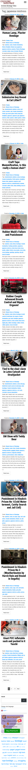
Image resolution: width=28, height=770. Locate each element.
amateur (7, 44)
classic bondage (13, 744)
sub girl (21, 252)
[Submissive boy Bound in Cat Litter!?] (14, 87)
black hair (15, 653)
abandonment (8, 109)
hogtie (5, 755)
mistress (4, 454)
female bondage (5, 749)
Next (18, 688)
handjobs (4, 115)
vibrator (15, 766)
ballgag (5, 738)
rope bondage (7, 760)
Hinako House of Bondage (12, 42)
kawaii (3, 659)
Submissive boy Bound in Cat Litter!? (14, 99)
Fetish (3, 113)
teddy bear (20, 454)
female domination (18, 44)
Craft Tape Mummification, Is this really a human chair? (14, 165)
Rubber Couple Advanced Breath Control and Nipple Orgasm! (14, 301)
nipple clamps (4, 757)
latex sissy (20, 248)
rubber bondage (12, 322)
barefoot (3, 741)
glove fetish (14, 113)
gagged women (20, 750)
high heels (22, 752)
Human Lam (14, 47)
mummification (16, 183)
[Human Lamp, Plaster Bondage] (14, 23)
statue (8, 51)
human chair (5, 181)
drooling (23, 746)
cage (19, 516)
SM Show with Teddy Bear (14, 438)
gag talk (4, 752)
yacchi (20, 659)
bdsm (14, 243)
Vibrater (21, 51)
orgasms (9, 757)
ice (20, 518)
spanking (12, 252)
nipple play (5, 322)
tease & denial (14, 51)
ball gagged (21, 737)
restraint (4, 51)
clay (11, 111)
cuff (25, 744)
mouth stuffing (21, 755)
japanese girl (16, 115)
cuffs (7, 746)
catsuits (8, 111)
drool (20, 746)
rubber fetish (9, 250)
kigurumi (14, 452)
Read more (6, 72)
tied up (24, 764)
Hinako (8, 40)
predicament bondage (20, 757)
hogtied (9, 755)
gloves (17, 179)
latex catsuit (15, 320)
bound (24, 741)
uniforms (8, 187)
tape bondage (5, 764)
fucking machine (6, 450)
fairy (14, 448)
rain (3, 594)
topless (11, 766)
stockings (15, 761)
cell (21, 516)
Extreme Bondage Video (8, 6)
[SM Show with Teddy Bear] (14, 426)
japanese (19, 47)
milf (17, 755)
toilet (6, 594)
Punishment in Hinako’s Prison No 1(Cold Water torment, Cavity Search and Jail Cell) (14, 503)
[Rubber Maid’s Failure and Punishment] (14, 221)
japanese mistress (7, 49)
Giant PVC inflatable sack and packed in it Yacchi (14, 641)
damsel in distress (12, 746)
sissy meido (16, 250)
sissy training (5, 252)
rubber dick (10, 185)
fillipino (19, 655)
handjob (16, 318)
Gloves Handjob (6, 47)
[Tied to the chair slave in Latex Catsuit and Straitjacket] (14, 359)
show (15, 454)
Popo (11, 40)
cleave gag (20, 744)
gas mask (8, 113)
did (18, 746)
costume (4, 655)
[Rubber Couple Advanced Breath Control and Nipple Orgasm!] (14, 286)
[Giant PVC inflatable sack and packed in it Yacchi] (14, 628)
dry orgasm (15, 316)
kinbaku (19, 452)
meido (3, 250)
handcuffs (15, 752)
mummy (22, 183)
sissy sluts (22, 250)
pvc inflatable (9, 659)
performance (10, 454)
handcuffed (9, 752)
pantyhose (13, 757)
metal (14, 755)
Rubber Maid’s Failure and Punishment (14, 233)
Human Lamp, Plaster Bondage (14, 34)
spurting (17, 252)
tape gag (12, 764)
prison (3, 523)
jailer (3, 521)
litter (8, 117)
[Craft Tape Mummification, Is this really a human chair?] (14, 152)
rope (25, 757)
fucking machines (12, 246)
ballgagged (15, 738)
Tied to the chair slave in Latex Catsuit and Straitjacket (14, 371)
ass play (15, 516)
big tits (12, 741)
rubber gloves (18, 117)
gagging (13, 450)
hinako (19, 388)
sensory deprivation (12, 392)
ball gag (22, 383)
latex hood (15, 248)
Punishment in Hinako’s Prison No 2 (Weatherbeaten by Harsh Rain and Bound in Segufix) (14, 573)
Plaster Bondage (20, 49)
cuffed (4, 746)
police (22, 521)
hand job (20, 113)
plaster (14, 49)
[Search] (24, 700)
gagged (12, 749)
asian (11, 44)
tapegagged (18, 764)
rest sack (19, 390)
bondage (22, 177)
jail (22, 518)
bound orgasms (6, 744)
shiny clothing (17, 185)
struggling (22, 761)
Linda (22, 14)
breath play (9, 316)
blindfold (4, 386)
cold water (21, 587)
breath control (11, 386)
